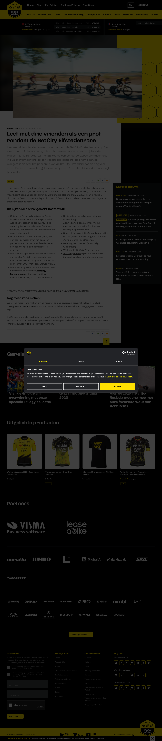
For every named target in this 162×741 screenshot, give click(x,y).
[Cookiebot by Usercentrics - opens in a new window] (124, 353)
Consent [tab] (43, 361)
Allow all (117, 386)
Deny (44, 386)
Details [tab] (81, 361)
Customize (79, 386)
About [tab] (119, 361)
